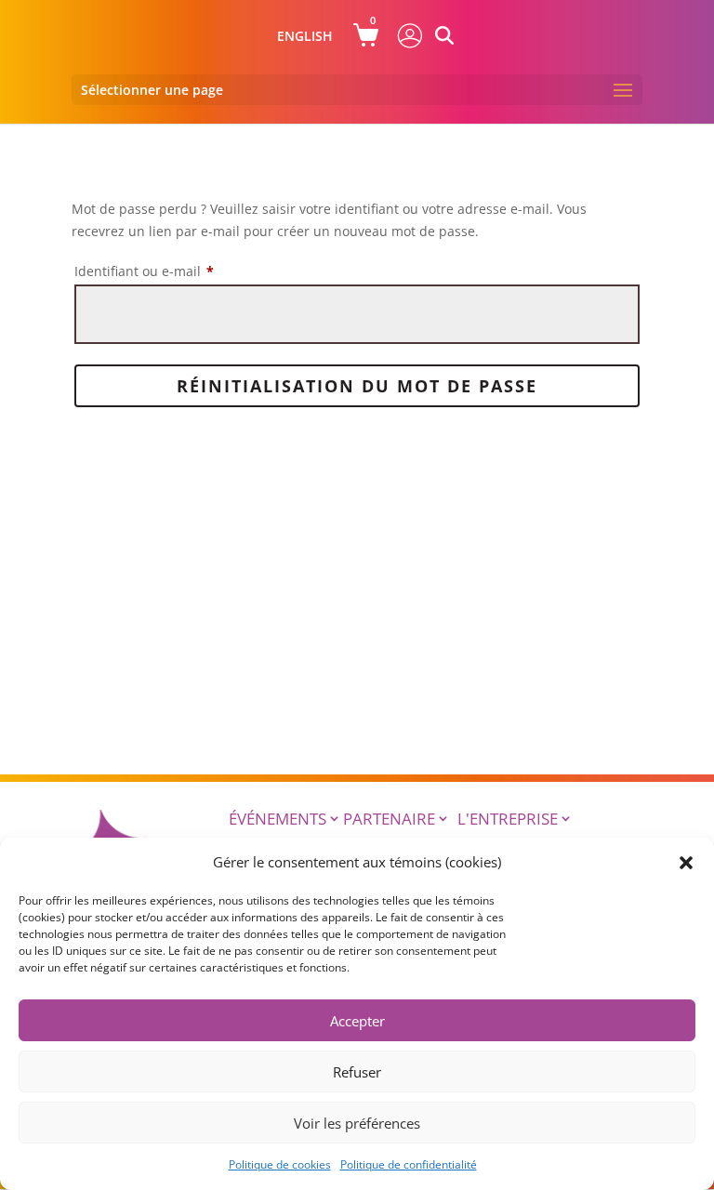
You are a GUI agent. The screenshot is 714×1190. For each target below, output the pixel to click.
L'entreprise (507, 818)
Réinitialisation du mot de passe (357, 386)
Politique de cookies (280, 1164)
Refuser (357, 1072)
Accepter (357, 1021)
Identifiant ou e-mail (178, 270)
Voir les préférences (357, 1123)
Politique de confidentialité (408, 1164)
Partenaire (389, 818)
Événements (277, 818)
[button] (686, 862)
